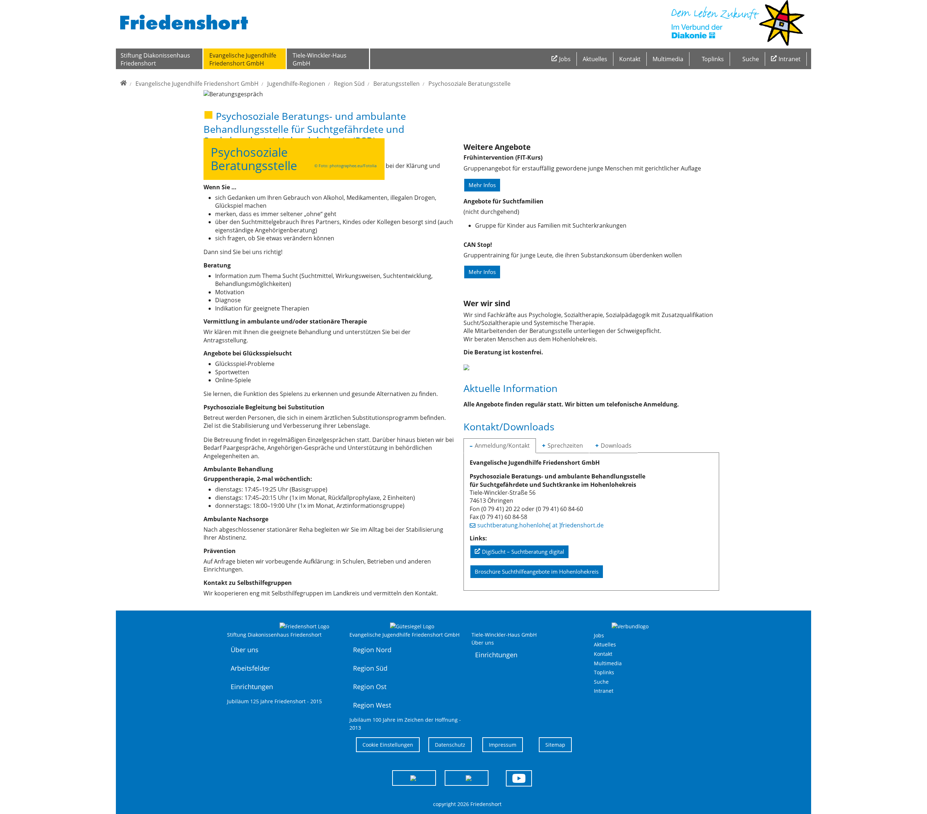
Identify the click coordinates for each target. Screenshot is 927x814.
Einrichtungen (252, 686)
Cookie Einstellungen (387, 744)
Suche (750, 59)
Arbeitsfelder (250, 668)
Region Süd (370, 668)
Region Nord (372, 649)
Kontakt (630, 59)
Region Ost (369, 686)
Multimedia (668, 59)
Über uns (245, 649)
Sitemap (555, 744)
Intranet (790, 59)
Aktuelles (595, 59)
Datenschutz (450, 744)
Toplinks (713, 59)
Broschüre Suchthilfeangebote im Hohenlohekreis (537, 571)
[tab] (414, 778)
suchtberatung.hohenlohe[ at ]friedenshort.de (540, 525)
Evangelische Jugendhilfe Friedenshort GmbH (242, 59)
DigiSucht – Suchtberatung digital (523, 551)
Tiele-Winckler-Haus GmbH (320, 59)
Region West (372, 705)
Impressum (502, 744)
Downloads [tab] (616, 446)
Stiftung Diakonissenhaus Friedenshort (155, 59)
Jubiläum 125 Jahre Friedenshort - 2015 (274, 701)
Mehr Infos (482, 185)
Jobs (565, 59)
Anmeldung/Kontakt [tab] (502, 446)
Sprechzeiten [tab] (565, 446)
